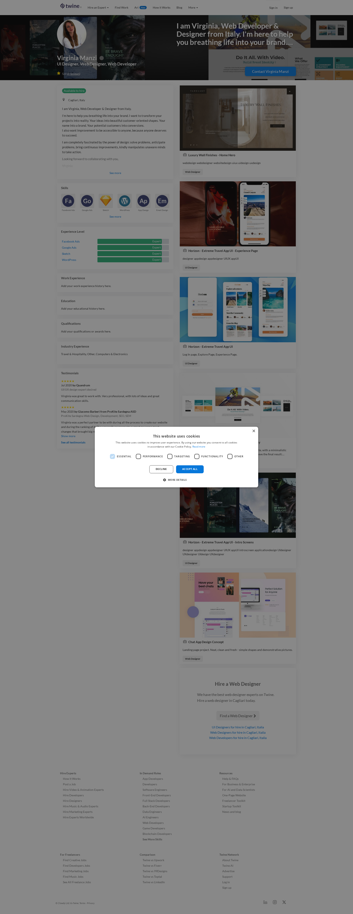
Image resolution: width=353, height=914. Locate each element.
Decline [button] (161, 469)
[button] (176, 479)
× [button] (253, 431)
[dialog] (176, 457)
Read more (199, 446)
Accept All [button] (190, 469)
